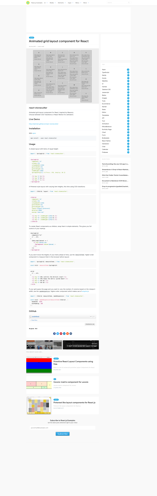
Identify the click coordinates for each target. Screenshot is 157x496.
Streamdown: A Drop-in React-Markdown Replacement (120, 169)
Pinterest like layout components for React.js (74, 402)
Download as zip (90, 324)
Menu (77, 3)
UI (36, 328)
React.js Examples (36, 3)
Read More (34, 320)
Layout (31, 37)
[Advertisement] (78, 19)
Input (69, 3)
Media (52, 3)
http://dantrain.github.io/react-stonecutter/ (43, 124)
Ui (45, 3)
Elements (61, 3)
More (85, 3)
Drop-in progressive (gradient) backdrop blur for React (120, 186)
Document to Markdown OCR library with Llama (118, 181)
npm (34, 133)
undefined (35, 316)
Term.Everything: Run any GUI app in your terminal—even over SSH (124, 164)
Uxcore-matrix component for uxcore (71, 382)
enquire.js (85, 291)
